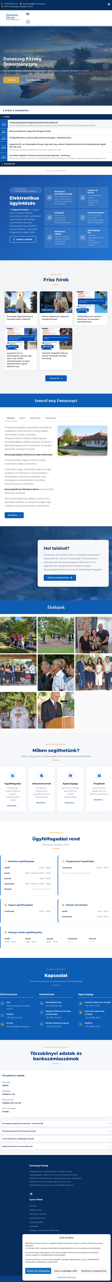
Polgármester (36, 1210)
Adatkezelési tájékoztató (66, 1277)
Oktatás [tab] (11, 418)
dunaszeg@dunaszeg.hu (18, 1026)
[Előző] (6, 66)
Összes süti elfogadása (38, 1271)
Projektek (34, 1226)
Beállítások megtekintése (93, 1271)
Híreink (11, 80)
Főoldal (32, 1206)
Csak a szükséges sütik (65, 1271)
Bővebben (12, 515)
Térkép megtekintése (58, 577)
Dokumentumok (37, 1218)
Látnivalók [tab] (35, 418)
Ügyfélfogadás (33, 80)
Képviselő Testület (38, 1214)
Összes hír (54, 378)
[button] (27, 14)
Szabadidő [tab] (50, 418)
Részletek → (12, 806)
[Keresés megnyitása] (28, 22)
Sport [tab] (22, 418)
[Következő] (105, 66)
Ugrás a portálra (24, 239)
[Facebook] (109, 4)
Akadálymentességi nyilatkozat (44, 1230)
